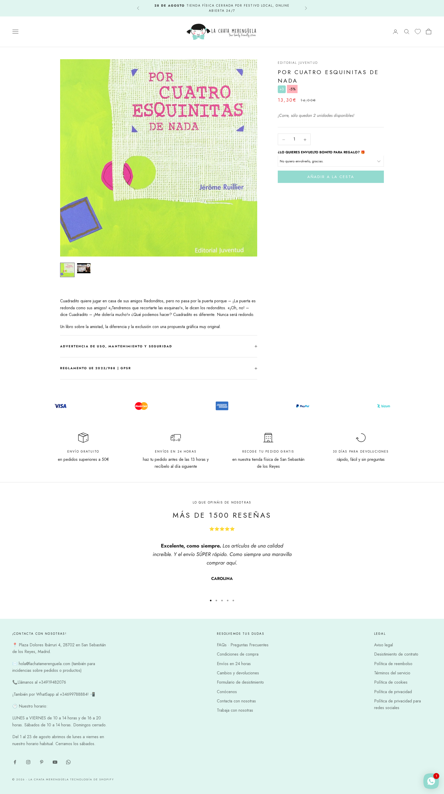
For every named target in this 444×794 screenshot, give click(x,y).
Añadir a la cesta (330, 177)
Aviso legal (383, 645)
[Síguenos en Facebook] (14, 762)
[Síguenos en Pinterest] (41, 762)
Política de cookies (391, 682)
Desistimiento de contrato (396, 654)
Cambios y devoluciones (238, 673)
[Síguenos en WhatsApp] (68, 762)
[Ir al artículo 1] (67, 270)
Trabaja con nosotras (235, 710)
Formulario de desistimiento (240, 682)
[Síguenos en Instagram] (28, 762)
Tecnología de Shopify (92, 779)
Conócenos (227, 692)
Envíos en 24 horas (234, 664)
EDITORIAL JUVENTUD (298, 62)
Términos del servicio (392, 673)
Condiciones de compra (237, 654)
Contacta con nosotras (236, 701)
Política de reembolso (393, 664)
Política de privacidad (393, 692)
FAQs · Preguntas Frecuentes (243, 645)
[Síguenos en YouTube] (55, 762)
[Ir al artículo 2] (84, 268)
